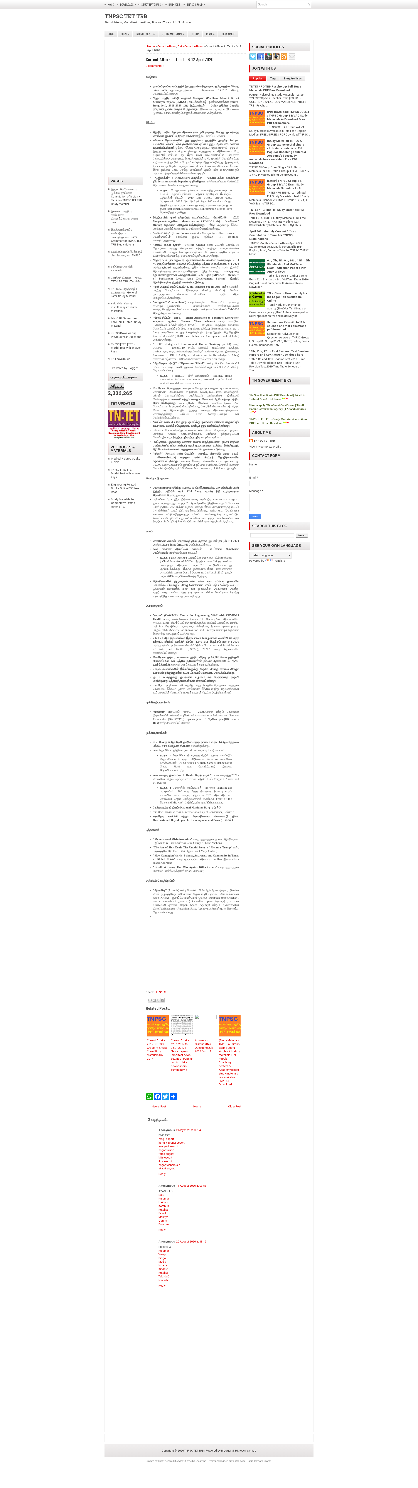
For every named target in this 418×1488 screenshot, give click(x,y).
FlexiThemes (165, 1460)
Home (111, 4)
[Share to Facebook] (162, 1000)
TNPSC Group (196, 4)
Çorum (162, 1220)
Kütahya (163, 1209)
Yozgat (162, 1254)
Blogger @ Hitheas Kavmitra (238, 1450)
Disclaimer (228, 34)
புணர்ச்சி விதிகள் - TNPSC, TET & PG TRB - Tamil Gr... (126, 279)
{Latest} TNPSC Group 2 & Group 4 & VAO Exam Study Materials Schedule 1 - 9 (285, 184)
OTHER (195, 34)
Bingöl (162, 1258)
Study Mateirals (152, 4)
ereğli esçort (166, 1139)
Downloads (128, 4)
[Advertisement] (196, 953)
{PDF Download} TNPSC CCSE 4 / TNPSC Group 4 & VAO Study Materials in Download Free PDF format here (288, 117)
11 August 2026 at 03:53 (191, 1185)
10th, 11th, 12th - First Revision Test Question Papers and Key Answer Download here (279, 353)
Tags (273, 78)
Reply (161, 1174)
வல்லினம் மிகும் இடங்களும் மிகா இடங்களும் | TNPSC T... (126, 255)
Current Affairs (166, 46)
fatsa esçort (166, 1153)
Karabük (163, 1206)
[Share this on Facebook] (156, 992)
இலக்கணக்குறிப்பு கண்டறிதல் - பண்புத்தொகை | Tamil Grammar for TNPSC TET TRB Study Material (126, 237)
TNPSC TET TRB (125, 16)
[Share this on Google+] (166, 992)
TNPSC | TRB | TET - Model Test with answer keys (126, 348)
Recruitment (146, 34)
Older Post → (236, 1106)
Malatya (163, 1217)
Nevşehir (163, 1280)
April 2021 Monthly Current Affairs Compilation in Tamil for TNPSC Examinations (272, 235)
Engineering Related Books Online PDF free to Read (126, 488)
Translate (279, 560)
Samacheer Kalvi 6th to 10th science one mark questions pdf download (286, 326)
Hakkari (163, 1202)
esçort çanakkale (169, 1165)
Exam (210, 34)
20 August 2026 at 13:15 (191, 1241)
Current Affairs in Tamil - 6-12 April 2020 (179, 59)
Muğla (162, 1261)
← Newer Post (157, 1106)
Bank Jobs (174, 4)
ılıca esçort (165, 1161)
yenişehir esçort (168, 1146)
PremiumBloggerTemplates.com (227, 1460)
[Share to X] (158, 1000)
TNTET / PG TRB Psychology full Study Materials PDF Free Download (275, 88)
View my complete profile (265, 446)
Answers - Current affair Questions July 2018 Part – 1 (204, 1046)
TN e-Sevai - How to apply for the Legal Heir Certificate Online (287, 297)
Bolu (161, 1194)
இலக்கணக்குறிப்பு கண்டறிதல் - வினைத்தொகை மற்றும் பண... (124, 216)
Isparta (162, 1265)
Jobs (125, 34)
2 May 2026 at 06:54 (188, 1130)
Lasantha (201, 1460)
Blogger (133, 368)
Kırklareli (163, 1269)
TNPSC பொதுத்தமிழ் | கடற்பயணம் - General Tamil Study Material (124, 292)
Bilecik (162, 1213)
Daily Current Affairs (190, 46)
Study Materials (173, 34)
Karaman (164, 1198)
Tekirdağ (163, 1276)
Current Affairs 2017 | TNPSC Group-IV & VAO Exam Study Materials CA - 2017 (157, 1049)
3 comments (154, 65)
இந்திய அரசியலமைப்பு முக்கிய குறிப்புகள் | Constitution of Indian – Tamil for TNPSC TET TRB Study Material (126, 196)
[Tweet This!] (160, 992)
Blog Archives (293, 78)
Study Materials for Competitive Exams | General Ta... (123, 503)
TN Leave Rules (120, 358)
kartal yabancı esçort (171, 1142)
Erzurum (163, 1224)
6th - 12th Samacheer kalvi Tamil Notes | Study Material (126, 322)
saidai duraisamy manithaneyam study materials (124, 307)
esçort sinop (166, 1150)
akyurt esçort (166, 1168)
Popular (257, 78)
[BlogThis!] (154, 1000)
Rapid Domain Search (259, 1460)
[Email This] (150, 1000)
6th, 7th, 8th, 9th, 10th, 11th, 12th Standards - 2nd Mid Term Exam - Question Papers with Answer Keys (288, 266)
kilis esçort (165, 1157)
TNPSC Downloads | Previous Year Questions (126, 334)
